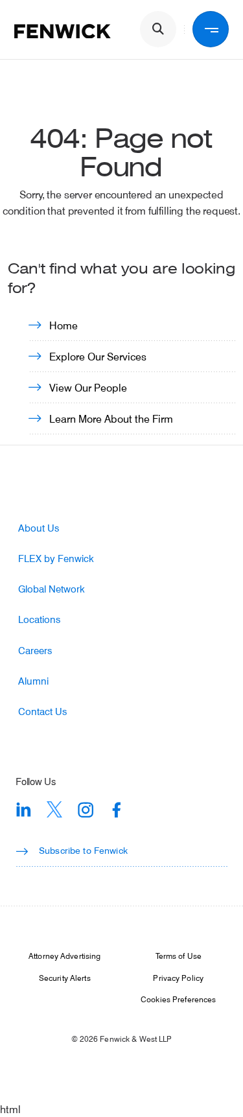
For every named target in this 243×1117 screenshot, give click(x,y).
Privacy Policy (178, 977)
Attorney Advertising (64, 955)
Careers (35, 650)
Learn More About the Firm (111, 418)
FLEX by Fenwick (56, 558)
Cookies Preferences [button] (178, 999)
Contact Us (42, 711)
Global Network (51, 589)
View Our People (88, 387)
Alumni (33, 681)
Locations (39, 619)
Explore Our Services (97, 356)
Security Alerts (65, 977)
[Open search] (158, 29)
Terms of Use (179, 955)
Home (63, 325)
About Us (38, 528)
